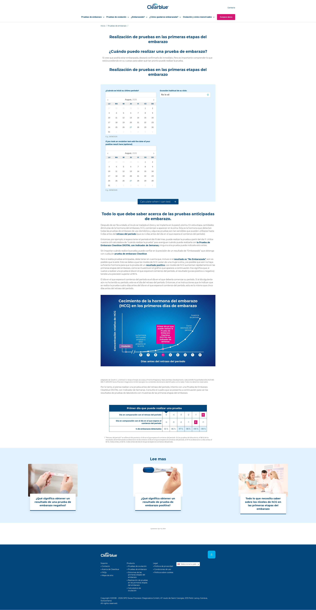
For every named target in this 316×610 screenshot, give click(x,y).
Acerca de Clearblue (110, 569)
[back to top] (212, 554)
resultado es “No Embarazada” (190, 259)
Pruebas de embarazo (117, 26)
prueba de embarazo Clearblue (131, 254)
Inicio (103, 26)
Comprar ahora (226, 17)
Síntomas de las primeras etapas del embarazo (136, 574)
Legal (155, 563)
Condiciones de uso (162, 569)
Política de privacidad (163, 566)
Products (131, 563)
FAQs (104, 572)
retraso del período (126, 234)
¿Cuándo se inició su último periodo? (122, 91)
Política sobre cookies (163, 572)
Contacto (231, 8)
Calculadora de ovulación (134, 589)
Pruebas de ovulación (137, 566)
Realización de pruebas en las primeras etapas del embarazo (138, 582)
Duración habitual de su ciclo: (173, 91)
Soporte (104, 563)
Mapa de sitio (107, 575)
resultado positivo (155, 265)
